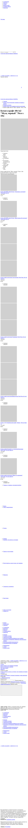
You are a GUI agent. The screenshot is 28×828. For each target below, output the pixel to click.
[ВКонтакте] (11, 756)
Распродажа (6, 624)
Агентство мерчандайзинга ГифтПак (9, 53)
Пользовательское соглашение (10, 643)
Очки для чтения (7, 609)
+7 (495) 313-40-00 (5, 75)
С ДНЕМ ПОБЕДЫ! (5, 677)
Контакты (5, 7)
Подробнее (7, 826)
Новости (5, 2)
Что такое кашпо (4, 668)
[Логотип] (11, 50)
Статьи (5, 4)
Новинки (5, 625)
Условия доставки (7, 635)
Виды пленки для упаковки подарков (9, 665)
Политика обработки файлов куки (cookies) (13, 638)
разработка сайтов (11, 819)
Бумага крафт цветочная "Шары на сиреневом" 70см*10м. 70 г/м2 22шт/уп (11, 476)
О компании (6, 1)
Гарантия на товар (7, 637)
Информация (6, 645)
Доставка (3, 19)
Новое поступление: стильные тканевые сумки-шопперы (14, 675)
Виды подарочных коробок (7, 666)
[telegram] (11, 766)
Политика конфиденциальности (10, 642)
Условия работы (7, 6)
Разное (4, 622)
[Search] (14, 52)
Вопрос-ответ (6, 5)
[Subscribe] (11, 690)
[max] (11, 777)
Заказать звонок (4, 76)
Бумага (5, 528)
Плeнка (5, 538)
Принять (2, 826)
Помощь (5, 634)
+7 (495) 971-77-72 (13, 75)
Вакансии (5, 632)
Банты (4, 506)
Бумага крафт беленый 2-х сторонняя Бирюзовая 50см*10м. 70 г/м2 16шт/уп (12, 449)
